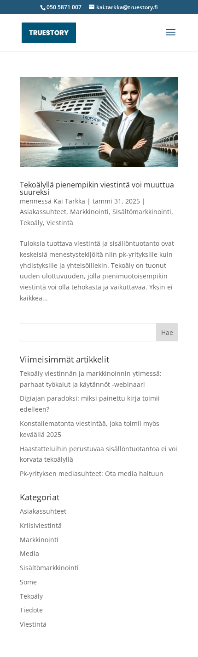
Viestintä (60, 222)
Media (29, 553)
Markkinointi (89, 211)
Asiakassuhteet (43, 211)
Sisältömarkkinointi (141, 211)
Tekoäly (31, 222)
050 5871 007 (64, 7)
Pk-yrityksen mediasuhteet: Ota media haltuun (91, 473)
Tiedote (31, 610)
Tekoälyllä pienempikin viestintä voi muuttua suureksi (97, 188)
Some (28, 582)
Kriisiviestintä (41, 525)
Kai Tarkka (69, 201)
